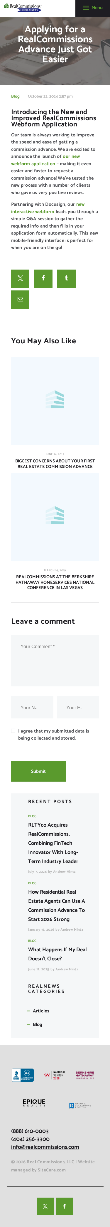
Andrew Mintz (64, 872)
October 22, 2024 (43, 96)
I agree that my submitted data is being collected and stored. (53, 735)
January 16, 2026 (41, 929)
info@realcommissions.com (45, 1147)
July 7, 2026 (37, 872)
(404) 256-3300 (30, 1139)
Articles (41, 1011)
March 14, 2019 (55, 570)
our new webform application (45, 160)
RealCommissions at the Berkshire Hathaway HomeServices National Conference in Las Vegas (55, 582)
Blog (15, 96)
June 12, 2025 (38, 969)
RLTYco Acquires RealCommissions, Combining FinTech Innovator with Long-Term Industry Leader (53, 843)
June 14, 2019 (55, 454)
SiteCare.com (52, 1170)
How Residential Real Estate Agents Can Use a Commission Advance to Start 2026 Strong (56, 906)
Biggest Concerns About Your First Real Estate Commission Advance (55, 464)
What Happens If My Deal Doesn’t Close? (57, 954)
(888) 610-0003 (30, 1131)
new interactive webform (48, 207)
